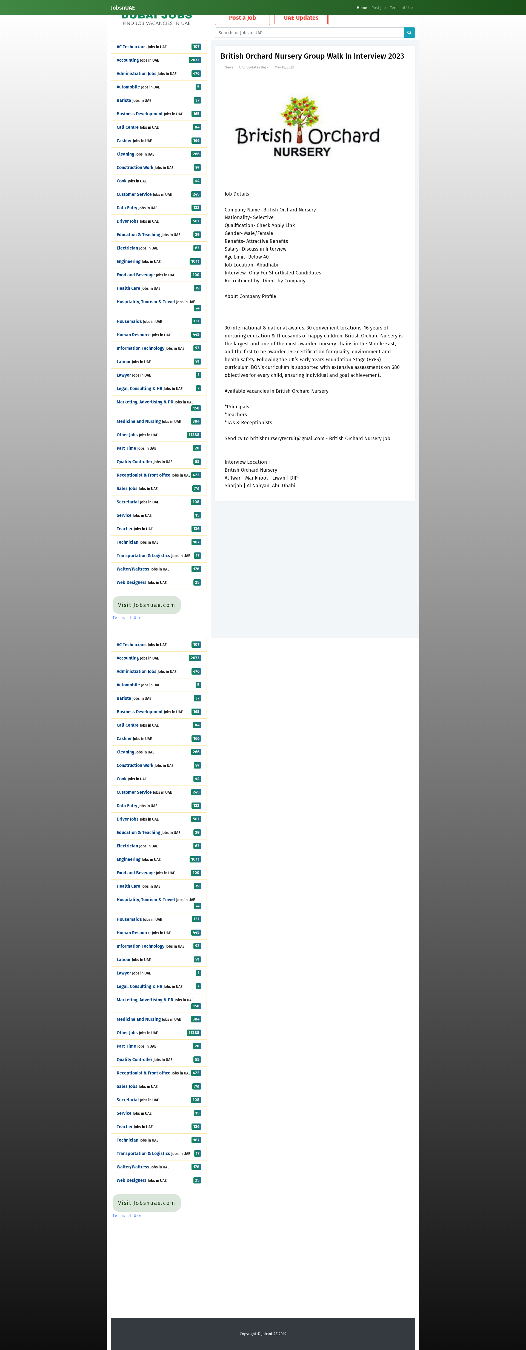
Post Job (378, 7)
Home (362, 7)
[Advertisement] (314, 544)
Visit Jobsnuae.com (146, 605)
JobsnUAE (123, 7)
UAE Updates (301, 17)
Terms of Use (401, 7)
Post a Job (242, 17)
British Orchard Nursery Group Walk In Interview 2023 (312, 56)
